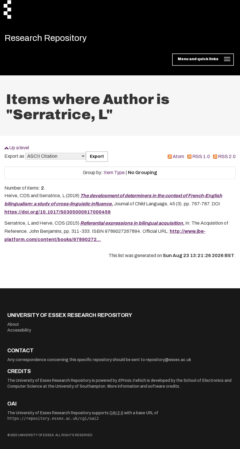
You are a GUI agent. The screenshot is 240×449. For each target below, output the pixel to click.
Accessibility (19, 330)
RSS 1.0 (201, 156)
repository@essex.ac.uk (168, 360)
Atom (178, 156)
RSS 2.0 (227, 156)
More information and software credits (143, 386)
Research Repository (45, 38)
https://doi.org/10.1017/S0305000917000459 (57, 211)
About (13, 324)
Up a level (19, 147)
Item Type (114, 172)
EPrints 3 (126, 380)
